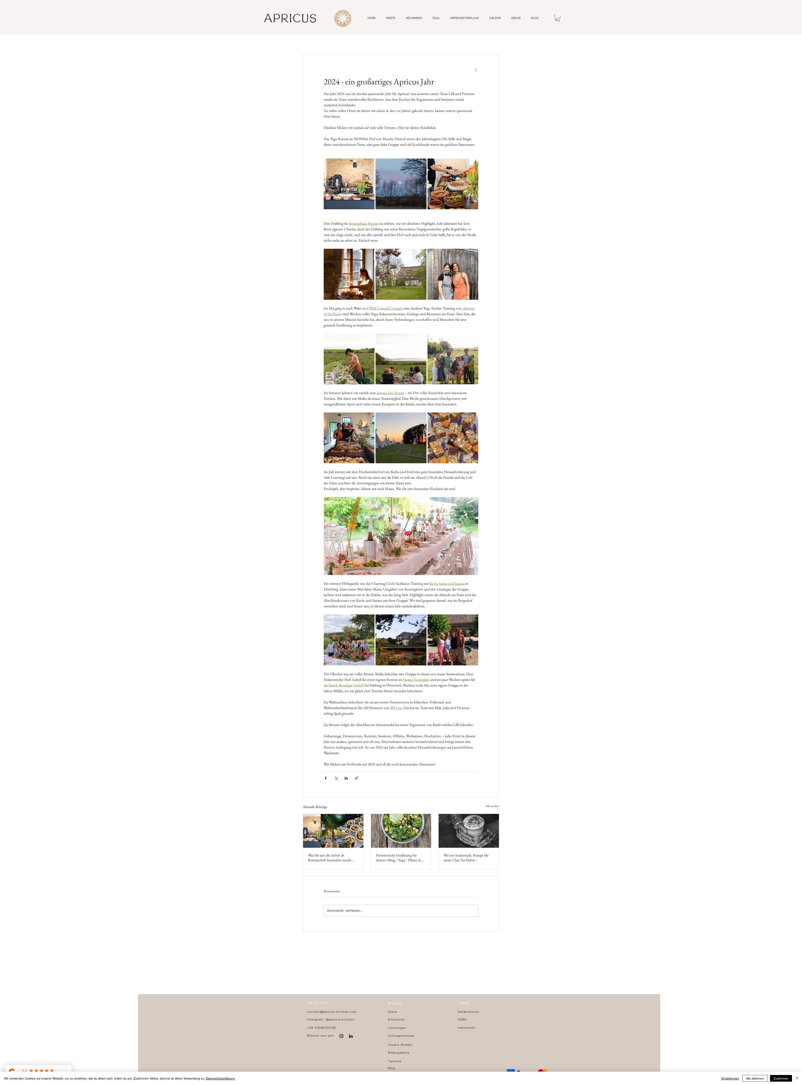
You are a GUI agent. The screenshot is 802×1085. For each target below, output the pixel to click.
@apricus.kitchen (340, 1019)
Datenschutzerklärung (220, 1078)
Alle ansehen (492, 806)
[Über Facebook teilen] (326, 778)
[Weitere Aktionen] (475, 69)
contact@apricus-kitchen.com (332, 1012)
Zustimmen (781, 1078)
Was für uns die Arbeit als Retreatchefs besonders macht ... (331, 857)
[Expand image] (349, 184)
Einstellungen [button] (730, 1078)
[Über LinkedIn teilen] (346, 778)
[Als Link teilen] (356, 778)
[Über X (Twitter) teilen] (336, 778)
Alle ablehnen (755, 1078)
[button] (558, 18)
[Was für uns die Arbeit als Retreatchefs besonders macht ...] (333, 831)
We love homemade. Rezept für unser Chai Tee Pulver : (466, 857)
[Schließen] (796, 1078)
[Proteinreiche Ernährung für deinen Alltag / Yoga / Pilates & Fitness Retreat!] (401, 831)
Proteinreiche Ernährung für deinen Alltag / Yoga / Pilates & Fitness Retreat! (398, 857)
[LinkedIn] (350, 1036)
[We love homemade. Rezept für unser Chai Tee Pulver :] (469, 831)
